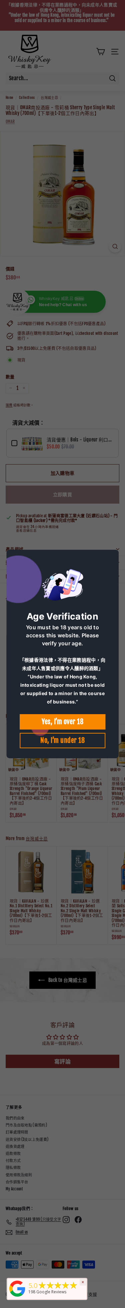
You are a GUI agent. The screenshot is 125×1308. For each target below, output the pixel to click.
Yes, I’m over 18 (62, 721)
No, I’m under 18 (62, 740)
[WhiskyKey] (17, 1297)
